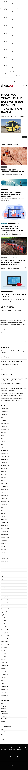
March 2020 (4, 483)
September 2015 (5, 644)
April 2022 (3, 417)
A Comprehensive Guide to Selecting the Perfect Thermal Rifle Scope (13, 262)
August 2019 (4, 504)
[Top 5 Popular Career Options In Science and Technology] (14, 183)
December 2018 (5, 528)
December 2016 (5, 600)
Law (2, 729)
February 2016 (4, 629)
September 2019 (5, 501)
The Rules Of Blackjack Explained (9, 364)
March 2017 (4, 591)
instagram (17, 757)
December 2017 (5, 564)
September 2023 (5, 411)
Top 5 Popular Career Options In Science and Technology (11, 194)
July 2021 (3, 435)
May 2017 (3, 585)
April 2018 (3, 552)
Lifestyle (3, 731)
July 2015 (3, 650)
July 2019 (3, 507)
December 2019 (5, 492)
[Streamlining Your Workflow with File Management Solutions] (14, 212)
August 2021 (4, 432)
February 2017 (4, 594)
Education (4, 189)
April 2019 (3, 516)
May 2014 (3, 677)
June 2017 (3, 582)
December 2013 (5, 692)
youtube (10, 757)
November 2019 (5, 495)
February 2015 (4, 665)
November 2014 (5, 674)
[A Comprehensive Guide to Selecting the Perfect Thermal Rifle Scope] (14, 246)
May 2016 (3, 620)
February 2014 (4, 686)
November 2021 (5, 423)
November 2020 (5, 459)
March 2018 (4, 555)
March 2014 (4, 683)
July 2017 (3, 579)
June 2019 (3, 510)
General (4, 257)
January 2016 (4, 632)
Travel (2, 739)
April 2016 (3, 624)
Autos (2, 703)
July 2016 (3, 615)
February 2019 (4, 522)
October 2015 (4, 641)
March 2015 (4, 662)
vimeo (25, 749)
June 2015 (3, 653)
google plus (12, 749)
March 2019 (4, 519)
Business (4, 223)
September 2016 (5, 609)
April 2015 (3, 659)
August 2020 (4, 468)
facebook (3, 749)
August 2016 (4, 612)
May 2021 (3, 441)
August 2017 (4, 576)
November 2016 (5, 603)
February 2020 (4, 486)
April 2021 (3, 444)
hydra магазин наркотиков (8, 383)
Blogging (3, 706)
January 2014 (4, 689)
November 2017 (5, 567)
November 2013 (5, 695)
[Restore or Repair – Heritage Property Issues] (14, 156)
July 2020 (3, 471)
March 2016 (4, 627)
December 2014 (5, 671)
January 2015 (4, 668)
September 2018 (5, 537)
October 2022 (4, 414)
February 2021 (4, 450)
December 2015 (5, 635)
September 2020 (5, 465)
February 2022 (4, 420)
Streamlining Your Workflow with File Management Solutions (12, 228)
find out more (4, 398)
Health (2, 724)
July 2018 (3, 543)
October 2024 (4, 408)
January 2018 (4, 561)
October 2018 (4, 534)
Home (2, 335)
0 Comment (15, 116)
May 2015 (3, 656)
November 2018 (5, 531)
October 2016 (4, 606)
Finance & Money (6, 291)
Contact (3, 332)
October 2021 (4, 426)
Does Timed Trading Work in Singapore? (11, 361)
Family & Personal (5, 716)
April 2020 (3, 480)
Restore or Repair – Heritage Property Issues (12, 171)
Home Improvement (6, 726)
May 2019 (3, 513)
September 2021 (5, 429)
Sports (2, 734)
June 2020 (3, 474)
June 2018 (3, 546)
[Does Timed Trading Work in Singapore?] (14, 280)
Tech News (11, 223)
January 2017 (4, 597)
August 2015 (4, 647)
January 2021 (4, 453)
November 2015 (5, 638)
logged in (10, 310)
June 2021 (3, 438)
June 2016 (3, 618)
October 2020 (4, 462)
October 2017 (4, 570)
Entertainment (4, 713)
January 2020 (4, 489)
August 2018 (4, 540)
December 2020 (5, 456)
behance (19, 749)
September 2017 (5, 573)
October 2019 (4, 498)
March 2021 (4, 447)
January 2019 (4, 525)
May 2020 (3, 477)
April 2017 (3, 588)
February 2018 (4, 558)
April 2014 (3, 680)
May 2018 (3, 549)
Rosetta (3, 388)
